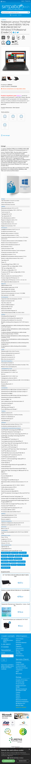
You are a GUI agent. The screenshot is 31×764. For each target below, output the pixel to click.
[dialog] (15, 756)
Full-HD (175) (21, 564)
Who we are (19, 673)
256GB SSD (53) (5, 567)
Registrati (27, 1)
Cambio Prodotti (20, 664)
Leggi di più (10, 755)
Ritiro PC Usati (19, 705)
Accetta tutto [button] (8, 761)
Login (22, 1)
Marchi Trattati (20, 650)
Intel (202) (15, 552)
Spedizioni (18, 644)
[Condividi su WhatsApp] (15, 32)
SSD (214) (4, 555)
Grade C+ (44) (21, 561)
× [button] (29, 749)
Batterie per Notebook (21, 699)
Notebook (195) (6, 552)
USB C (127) (25, 555)
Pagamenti (18, 646)
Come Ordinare (19, 638)
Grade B (18, 696)
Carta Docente (19, 648)
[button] (15, 758)
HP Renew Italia (20, 682)
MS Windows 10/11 (20, 703)
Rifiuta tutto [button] (22, 761)
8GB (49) (14, 564)
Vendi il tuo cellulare (21, 707)
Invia (4, 660)
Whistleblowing (20, 655)
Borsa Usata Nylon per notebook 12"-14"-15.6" (15, 619)
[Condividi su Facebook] (13, 32)
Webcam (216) (18, 558)
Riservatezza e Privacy (22, 668)
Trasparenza (19, 669)
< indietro (3, 19)
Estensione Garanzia (21, 642)
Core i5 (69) (23, 552)
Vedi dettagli (6, 135)
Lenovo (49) (13, 561)
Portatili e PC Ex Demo (22, 680)
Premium (18, 692)
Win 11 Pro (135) (6, 564)
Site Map (18, 652)
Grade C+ (18, 698)
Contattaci (6, 646)
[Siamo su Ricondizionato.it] (23, 732)
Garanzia (18, 640)
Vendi (17, 671)
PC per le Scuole (20, 683)
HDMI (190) (4, 558)
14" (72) (11, 558)
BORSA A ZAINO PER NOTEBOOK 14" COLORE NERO (15, 590)
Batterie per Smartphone (22, 701)
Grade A (18, 694)
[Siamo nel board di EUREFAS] (15, 740)
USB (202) (17, 555)
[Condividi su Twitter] (18, 32)
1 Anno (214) (5, 561)
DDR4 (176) (10, 555)
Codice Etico (19, 653)
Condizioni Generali (21, 666)
